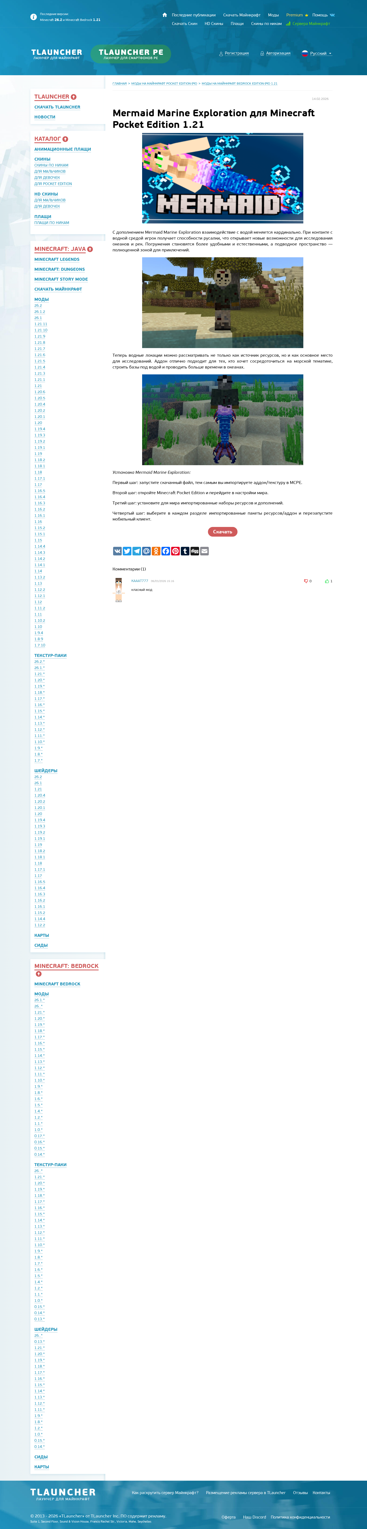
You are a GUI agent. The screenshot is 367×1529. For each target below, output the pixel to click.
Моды (41, 299)
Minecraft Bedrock (83, 20)
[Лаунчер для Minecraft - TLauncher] (56, 54)
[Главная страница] (164, 14)
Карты (41, 935)
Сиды (41, 945)
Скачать (222, 532)
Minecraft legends (57, 259)
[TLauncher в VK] (332, 15)
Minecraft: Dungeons (59, 269)
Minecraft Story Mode (61, 279)
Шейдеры (45, 770)
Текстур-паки (50, 655)
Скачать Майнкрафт (58, 289)
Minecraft (51, 20)
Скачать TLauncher (57, 107)
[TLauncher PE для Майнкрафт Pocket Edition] (136, 54)
